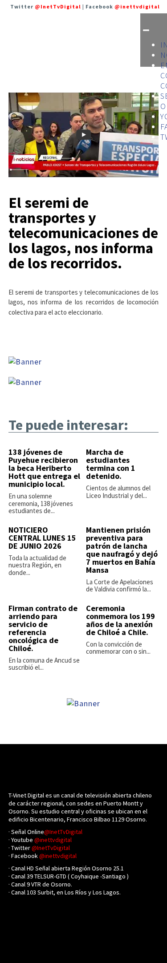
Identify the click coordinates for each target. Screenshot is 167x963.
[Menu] (146, 30)
